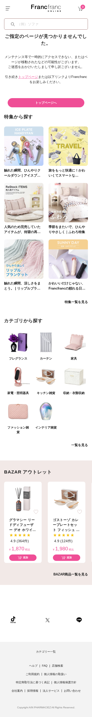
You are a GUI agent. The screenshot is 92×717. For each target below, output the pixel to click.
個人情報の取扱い (55, 674)
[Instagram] (30, 619)
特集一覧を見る (76, 302)
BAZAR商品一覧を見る (70, 574)
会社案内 (17, 690)
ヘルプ (33, 665)
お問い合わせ (72, 690)
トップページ (28, 77)
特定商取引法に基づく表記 (33, 682)
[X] (47, 619)
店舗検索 (57, 665)
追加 (25, 557)
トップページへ (46, 103)
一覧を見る (79, 445)
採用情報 (32, 690)
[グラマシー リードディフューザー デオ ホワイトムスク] (23, 499)
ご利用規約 (33, 674)
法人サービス (51, 690)
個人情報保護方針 (65, 682)
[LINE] (79, 619)
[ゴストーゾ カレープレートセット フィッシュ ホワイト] (66, 499)
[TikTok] (13, 619)
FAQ (45, 665)
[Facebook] (63, 619)
